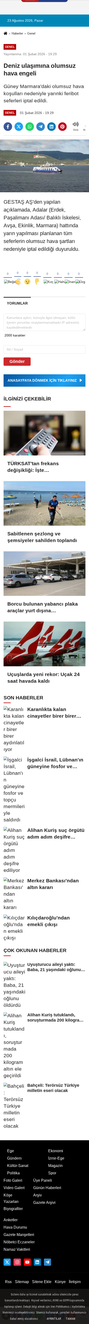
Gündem (14, 1158)
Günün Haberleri (47, 1188)
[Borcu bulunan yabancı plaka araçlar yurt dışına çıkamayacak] (44, 573)
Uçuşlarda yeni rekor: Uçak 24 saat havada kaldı (43, 678)
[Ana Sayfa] (5, 34)
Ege (10, 1151)
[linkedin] (51, 126)
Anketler (11, 1220)
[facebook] (8, 126)
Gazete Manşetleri (19, 1235)
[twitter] (18, 126)
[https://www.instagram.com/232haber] (17, 1262)
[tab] (17, 303)
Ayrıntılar (54, 1318)
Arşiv (37, 1195)
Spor (52, 1173)
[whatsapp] (29, 126)
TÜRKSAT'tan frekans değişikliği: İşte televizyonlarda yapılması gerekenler (38, 467)
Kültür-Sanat (17, 1166)
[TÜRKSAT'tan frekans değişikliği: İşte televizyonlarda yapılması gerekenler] (44, 433)
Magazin (55, 1166)
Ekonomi (55, 1151)
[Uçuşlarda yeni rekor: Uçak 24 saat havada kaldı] (44, 644)
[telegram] (40, 126)
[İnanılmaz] (68, 274)
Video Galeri (14, 1188)
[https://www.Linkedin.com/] (37, 1262)
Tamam (70, 1318)
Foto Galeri (13, 1180)
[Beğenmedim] (37, 273)
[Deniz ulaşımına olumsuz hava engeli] (44, 166)
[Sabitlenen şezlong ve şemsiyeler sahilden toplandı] (44, 503)
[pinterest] (62, 126)
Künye (60, 1282)
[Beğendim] (8, 274)
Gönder (17, 361)
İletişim (75, 1282)
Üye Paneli (42, 1180)
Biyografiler (13, 1209)
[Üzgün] (79, 274)
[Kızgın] (47, 274)
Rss (8, 1282)
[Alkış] (18, 273)
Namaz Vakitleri (17, 1249)
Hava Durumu (15, 1227)
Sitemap (22, 1282)
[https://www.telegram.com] (47, 1262)
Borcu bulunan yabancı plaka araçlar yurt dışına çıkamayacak (42, 607)
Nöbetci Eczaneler (19, 1242)
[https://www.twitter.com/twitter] (7, 1262)
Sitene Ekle (42, 1282)
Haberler (17, 33)
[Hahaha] (58, 274)
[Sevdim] (27, 273)
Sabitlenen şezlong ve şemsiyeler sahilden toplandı (42, 537)
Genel (31, 33)
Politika (13, 1173)
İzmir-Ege (56, 1158)
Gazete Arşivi (44, 1202)
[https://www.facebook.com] (27, 1262)
